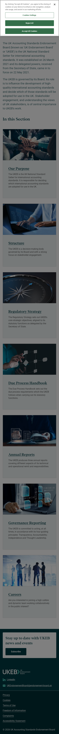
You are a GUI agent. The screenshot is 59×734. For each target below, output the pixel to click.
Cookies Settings (29, 15)
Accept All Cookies (29, 31)
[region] (29, 18)
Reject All (29, 23)
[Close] (55, 4)
